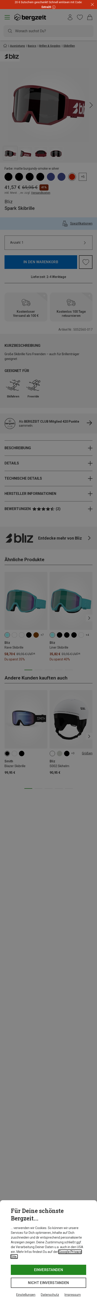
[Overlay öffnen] (53, 7)
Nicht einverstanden (48, 1283)
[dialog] (48, 1252)
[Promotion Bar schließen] (92, 4)
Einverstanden (48, 1270)
